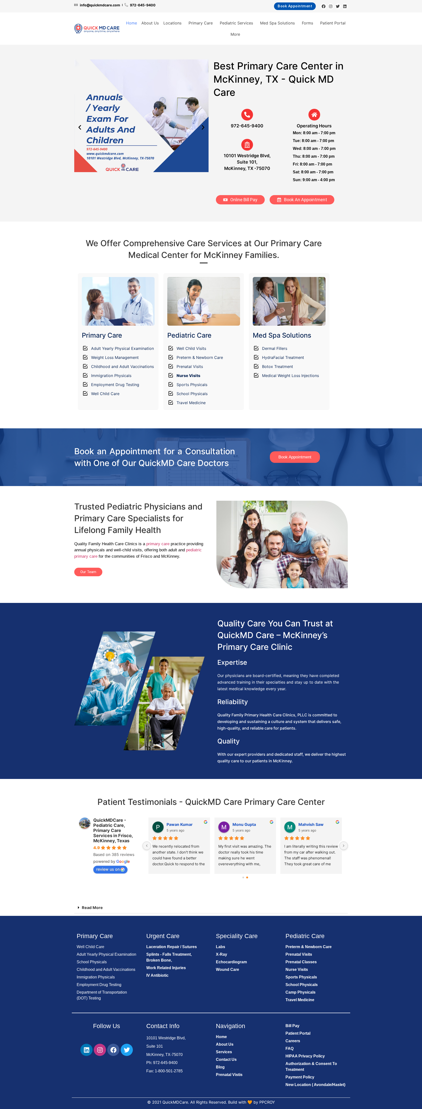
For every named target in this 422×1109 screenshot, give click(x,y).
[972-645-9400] (247, 115)
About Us (150, 23)
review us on (108, 869)
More (235, 34)
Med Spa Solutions (277, 23)
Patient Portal (333, 23)
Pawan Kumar (311, 824)
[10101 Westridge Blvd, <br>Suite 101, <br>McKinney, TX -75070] (247, 145)
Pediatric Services (236, 23)
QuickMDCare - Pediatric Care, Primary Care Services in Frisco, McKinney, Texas (113, 830)
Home (131, 23)
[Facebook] (324, 6)
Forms (307, 23)
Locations (172, 23)
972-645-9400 (247, 125)
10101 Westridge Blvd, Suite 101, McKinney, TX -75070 (247, 162)
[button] (80, 127)
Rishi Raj (175, 824)
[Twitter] (338, 6)
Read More (92, 907)
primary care (157, 544)
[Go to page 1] (247, 877)
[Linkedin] (345, 6)
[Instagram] (331, 6)
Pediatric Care (189, 335)
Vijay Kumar (243, 824)
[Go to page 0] (243, 877)
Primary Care (201, 23)
